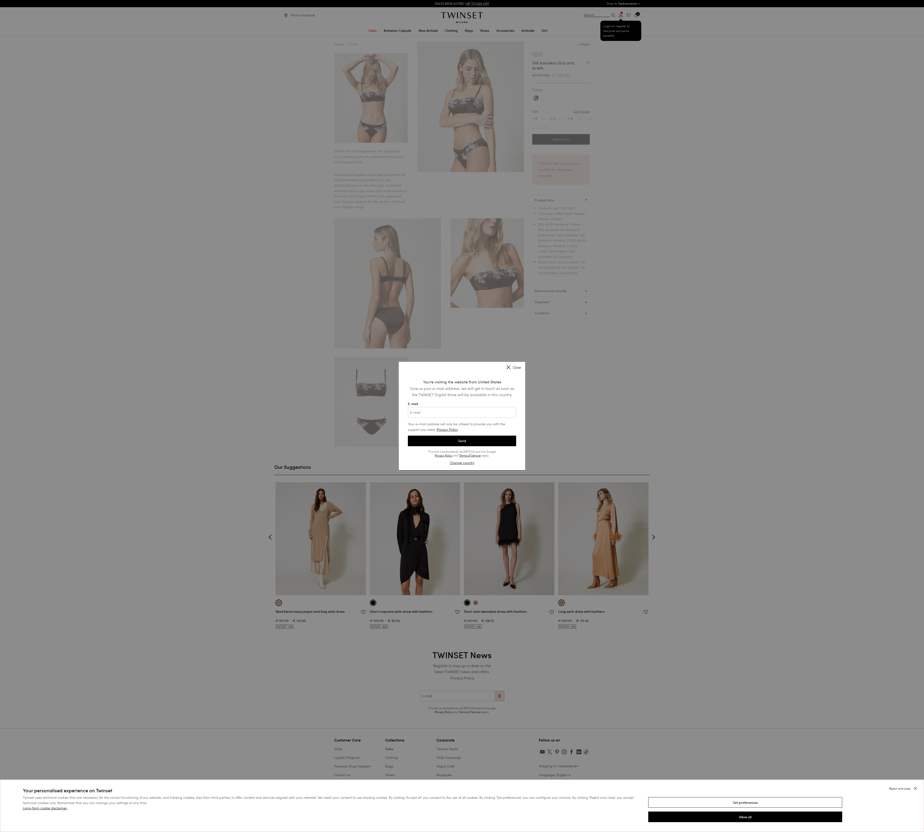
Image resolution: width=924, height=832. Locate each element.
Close (517, 368)
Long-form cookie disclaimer (45, 808)
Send (462, 441)
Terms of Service (470, 455)
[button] (745, 802)
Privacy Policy (447, 429)
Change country (462, 462)
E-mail (413, 404)
